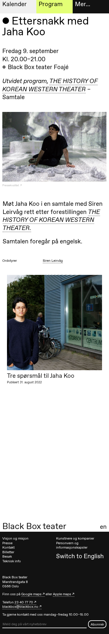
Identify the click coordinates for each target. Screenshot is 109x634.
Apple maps (62, 594)
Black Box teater (34, 526)
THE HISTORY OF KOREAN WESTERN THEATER (50, 85)
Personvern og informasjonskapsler (71, 545)
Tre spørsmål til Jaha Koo (40, 375)
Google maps (31, 594)
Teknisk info (11, 561)
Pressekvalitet (10, 185)
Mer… (82, 4)
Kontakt (8, 547)
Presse (7, 543)
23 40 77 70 (24, 602)
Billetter (8, 552)
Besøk (7, 556)
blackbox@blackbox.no (20, 606)
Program (50, 4)
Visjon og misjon (15, 538)
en (103, 527)
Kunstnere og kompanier (75, 538)
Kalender (14, 4)
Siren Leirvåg (53, 260)
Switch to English (80, 556)
